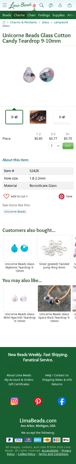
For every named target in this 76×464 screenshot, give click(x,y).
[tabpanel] (38, 75)
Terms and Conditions (53, 454)
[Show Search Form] (42, 5)
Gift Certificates (19, 384)
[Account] (60, 5)
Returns (57, 384)
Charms (19, 15)
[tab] (14, 117)
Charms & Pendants (23, 22)
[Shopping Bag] (70, 5)
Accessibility (50, 450)
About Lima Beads (19, 375)
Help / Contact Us (57, 375)
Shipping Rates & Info (57, 380)
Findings (44, 15)
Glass (45, 22)
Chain (31, 15)
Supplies (58, 15)
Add (68, 146)
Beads (6, 15)
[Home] (3, 22)
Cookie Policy (26, 454)
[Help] (51, 5)
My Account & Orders (18, 380)
